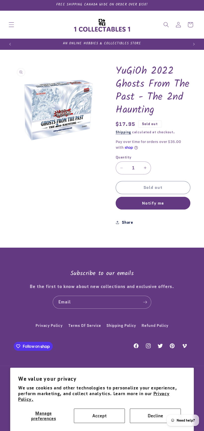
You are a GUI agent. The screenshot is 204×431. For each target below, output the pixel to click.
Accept (99, 416)
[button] (11, 25)
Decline (155, 416)
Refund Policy (155, 325)
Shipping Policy (121, 325)
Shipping (123, 132)
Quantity (124, 157)
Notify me (153, 203)
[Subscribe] (145, 302)
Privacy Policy (49, 325)
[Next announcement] (193, 44)
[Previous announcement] (10, 44)
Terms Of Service (84, 325)
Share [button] (127, 222)
